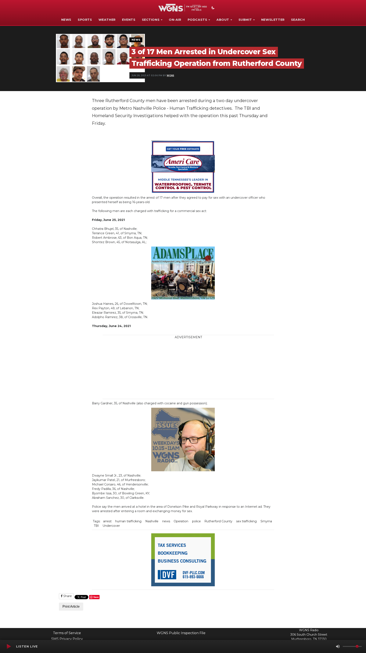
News (66, 20)
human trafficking (128, 521)
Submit (245, 20)
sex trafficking (246, 521)
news (166, 521)
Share (67, 596)
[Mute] (338, 646)
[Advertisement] (188, 369)
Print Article (71, 606)
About (222, 20)
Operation (181, 521)
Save (96, 597)
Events (129, 20)
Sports (85, 20)
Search (298, 20)
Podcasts (197, 20)
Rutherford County (218, 521)
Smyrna (266, 521)
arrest (107, 521)
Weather (107, 20)
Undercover (111, 526)
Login (234, 632)
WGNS (170, 75)
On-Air (175, 20)
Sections (151, 20)
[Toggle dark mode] (212, 8)
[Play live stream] (8, 646)
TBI (96, 526)
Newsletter (273, 20)
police (196, 521)
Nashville (151, 521)
